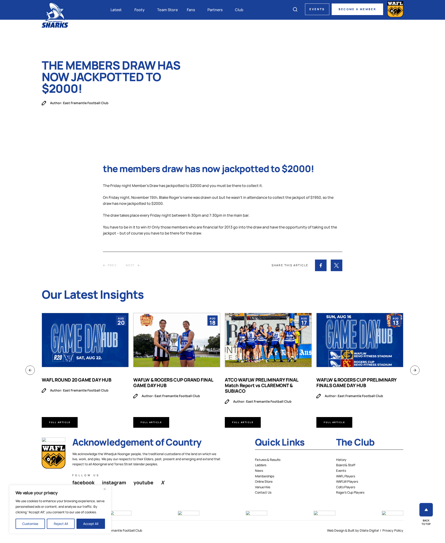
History (341, 459)
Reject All (61, 523)
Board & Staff (345, 465)
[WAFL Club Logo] (55, 14)
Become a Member (357, 9)
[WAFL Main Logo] (395, 9)
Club (239, 10)
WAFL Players (345, 476)
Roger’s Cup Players (350, 492)
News (259, 470)
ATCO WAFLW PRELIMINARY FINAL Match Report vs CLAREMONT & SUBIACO (261, 385)
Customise (30, 523)
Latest (116, 10)
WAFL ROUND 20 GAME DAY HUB (76, 380)
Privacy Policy (392, 530)
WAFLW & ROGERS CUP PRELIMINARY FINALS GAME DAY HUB (356, 383)
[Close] (106, 489)
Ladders (260, 465)
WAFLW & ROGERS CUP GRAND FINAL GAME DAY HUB (173, 383)
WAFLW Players (347, 481)
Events (317, 9)
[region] (60, 509)
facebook (83, 482)
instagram (114, 482)
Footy (139, 10)
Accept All (90, 523)
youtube (143, 482)
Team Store (167, 10)
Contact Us (263, 492)
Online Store (264, 481)
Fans (191, 10)
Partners (214, 10)
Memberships (264, 476)
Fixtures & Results (267, 459)
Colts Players (345, 487)
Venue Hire (262, 487)
